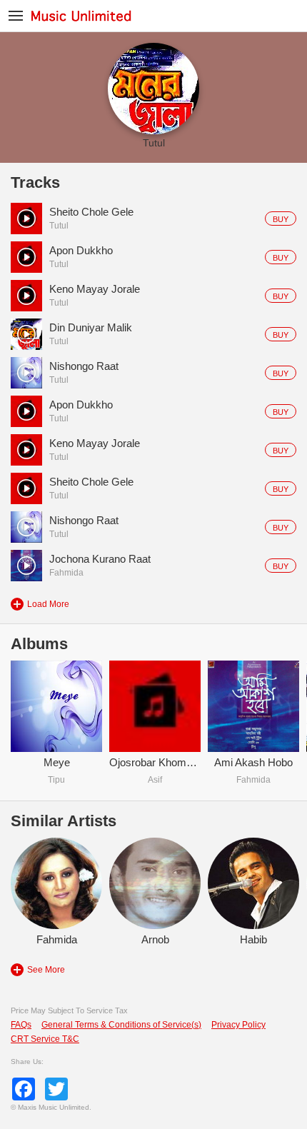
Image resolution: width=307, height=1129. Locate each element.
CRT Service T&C (45, 1039)
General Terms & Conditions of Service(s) (121, 1025)
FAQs (21, 1025)
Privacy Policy (238, 1025)
